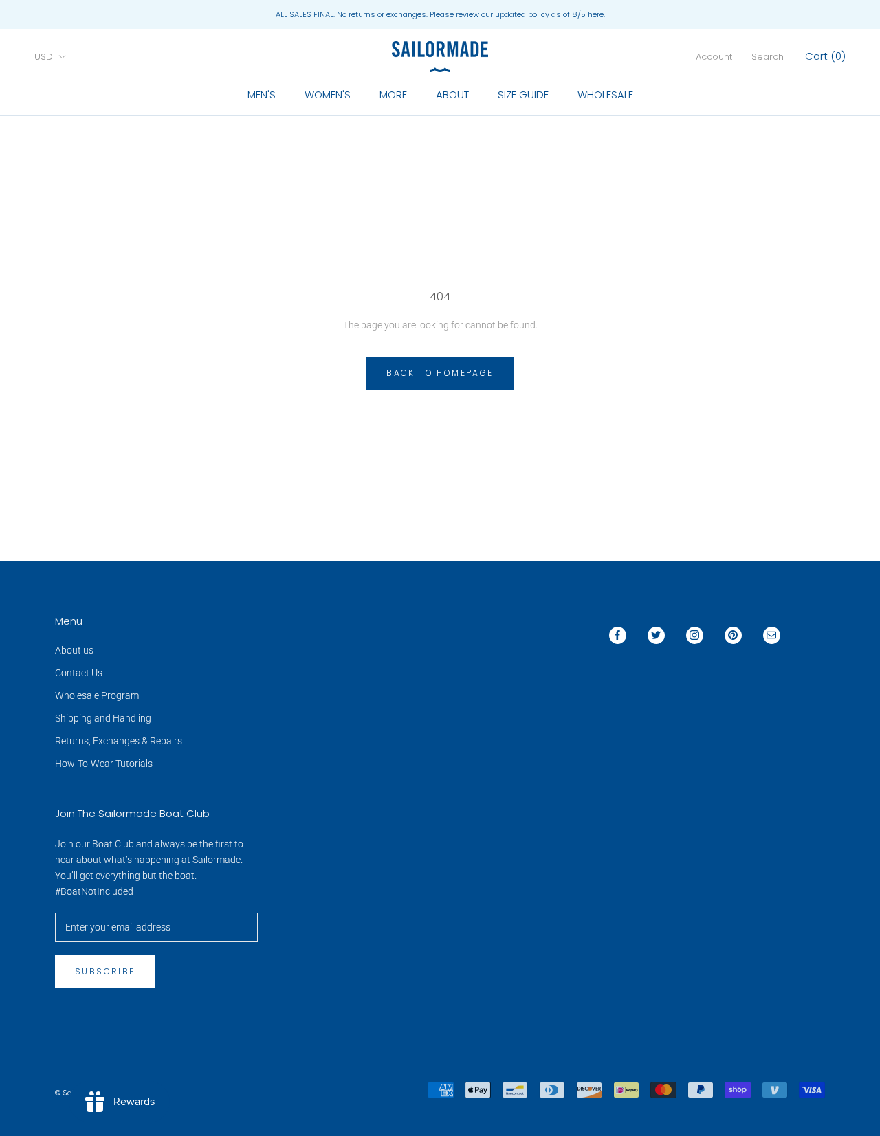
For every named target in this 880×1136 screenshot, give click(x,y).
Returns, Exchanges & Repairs (118, 740)
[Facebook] (617, 635)
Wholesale (605, 94)
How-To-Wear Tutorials (104, 763)
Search (767, 56)
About (452, 94)
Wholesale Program (97, 695)
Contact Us (78, 672)
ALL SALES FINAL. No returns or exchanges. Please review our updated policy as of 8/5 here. (440, 14)
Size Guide (523, 94)
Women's (328, 94)
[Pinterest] (733, 635)
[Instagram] (694, 635)
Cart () (825, 56)
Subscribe (105, 971)
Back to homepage (439, 373)
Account (714, 56)
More (393, 94)
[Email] (771, 635)
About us (74, 650)
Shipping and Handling (103, 718)
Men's (262, 94)
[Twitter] (656, 635)
